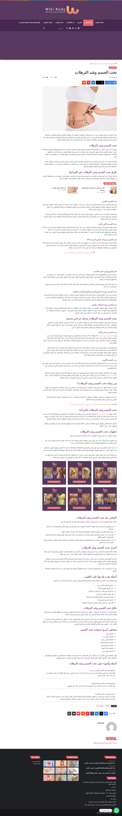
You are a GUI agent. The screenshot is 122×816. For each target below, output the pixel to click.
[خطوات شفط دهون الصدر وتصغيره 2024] (73, 770)
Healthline (107, 706)
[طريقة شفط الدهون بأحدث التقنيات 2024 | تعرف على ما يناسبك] (49, 778)
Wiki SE (100, 723)
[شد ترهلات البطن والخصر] (73, 190)
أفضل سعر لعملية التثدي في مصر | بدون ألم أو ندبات (100, 805)
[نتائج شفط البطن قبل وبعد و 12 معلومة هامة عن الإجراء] (61, 770)
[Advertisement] (61, 45)
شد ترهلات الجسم (102, 414)
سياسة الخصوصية (111, 790)
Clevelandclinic (100, 706)
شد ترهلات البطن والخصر (59, 188)
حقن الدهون (59, 22)
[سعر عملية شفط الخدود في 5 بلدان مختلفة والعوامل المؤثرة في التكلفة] (61, 763)
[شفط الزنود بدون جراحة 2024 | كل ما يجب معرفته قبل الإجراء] (49, 770)
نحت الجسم (89, 22)
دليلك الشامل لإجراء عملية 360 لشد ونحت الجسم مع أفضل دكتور (90, 404)
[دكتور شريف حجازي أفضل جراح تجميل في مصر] (79, 260)
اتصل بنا (113, 799)
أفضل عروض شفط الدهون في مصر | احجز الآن (102, 802)
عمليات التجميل (48, 22)
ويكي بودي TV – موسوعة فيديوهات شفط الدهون (101, 793)
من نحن (113, 787)
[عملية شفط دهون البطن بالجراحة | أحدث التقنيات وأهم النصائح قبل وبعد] (49, 763)
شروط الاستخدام (111, 796)
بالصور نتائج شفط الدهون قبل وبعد (30, 22)
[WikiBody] (61, 10)
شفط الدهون (100, 22)
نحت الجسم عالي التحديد (106, 335)
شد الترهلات (70, 22)
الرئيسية (113, 63)
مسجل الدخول (105, 743)
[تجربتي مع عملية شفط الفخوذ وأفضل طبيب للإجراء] (73, 763)
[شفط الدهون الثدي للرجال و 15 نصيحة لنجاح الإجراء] (73, 778)
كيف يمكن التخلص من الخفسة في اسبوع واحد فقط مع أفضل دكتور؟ (99, 783)
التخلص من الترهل (111, 375)
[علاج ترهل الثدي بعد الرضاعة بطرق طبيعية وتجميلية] (111, 190)
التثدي (80, 22)
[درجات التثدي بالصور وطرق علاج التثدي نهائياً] (61, 778)
